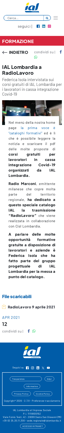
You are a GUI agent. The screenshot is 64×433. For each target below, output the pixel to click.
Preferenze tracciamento (46, 400)
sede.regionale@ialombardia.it (44, 420)
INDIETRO (18, 52)
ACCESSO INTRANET (32, 426)
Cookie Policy (43, 393)
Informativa (32, 386)
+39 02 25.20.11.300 (14, 420)
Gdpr (49, 379)
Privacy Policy (21, 393)
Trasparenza (18, 379)
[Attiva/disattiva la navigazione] (55, 18)
